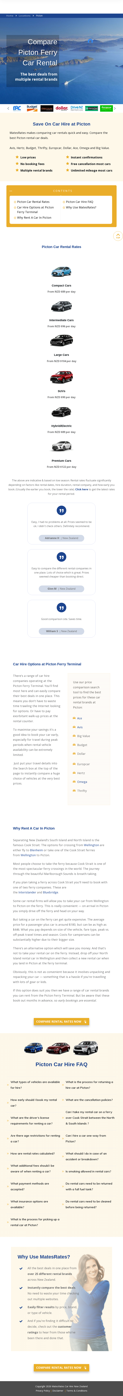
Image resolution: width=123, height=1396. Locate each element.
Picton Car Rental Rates (33, 202)
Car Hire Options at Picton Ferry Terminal (35, 209)
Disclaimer (57, 1390)
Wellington (91, 845)
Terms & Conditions (76, 1390)
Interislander (27, 892)
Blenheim (36, 850)
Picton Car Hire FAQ (79, 202)
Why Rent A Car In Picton (34, 217)
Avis (80, 727)
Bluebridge (50, 892)
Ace (79, 718)
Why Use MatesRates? (81, 207)
